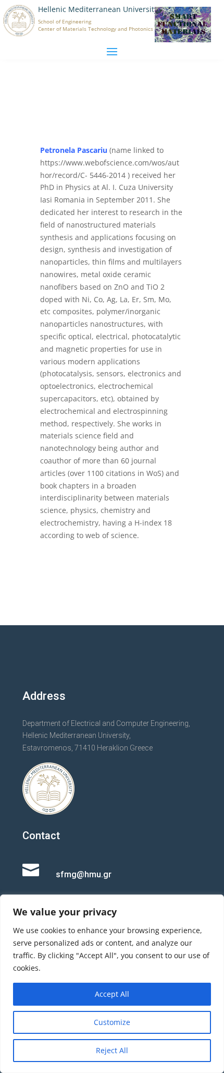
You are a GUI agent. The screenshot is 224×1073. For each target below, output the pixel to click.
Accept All (112, 994)
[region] (112, 984)
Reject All (112, 1050)
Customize (112, 1022)
